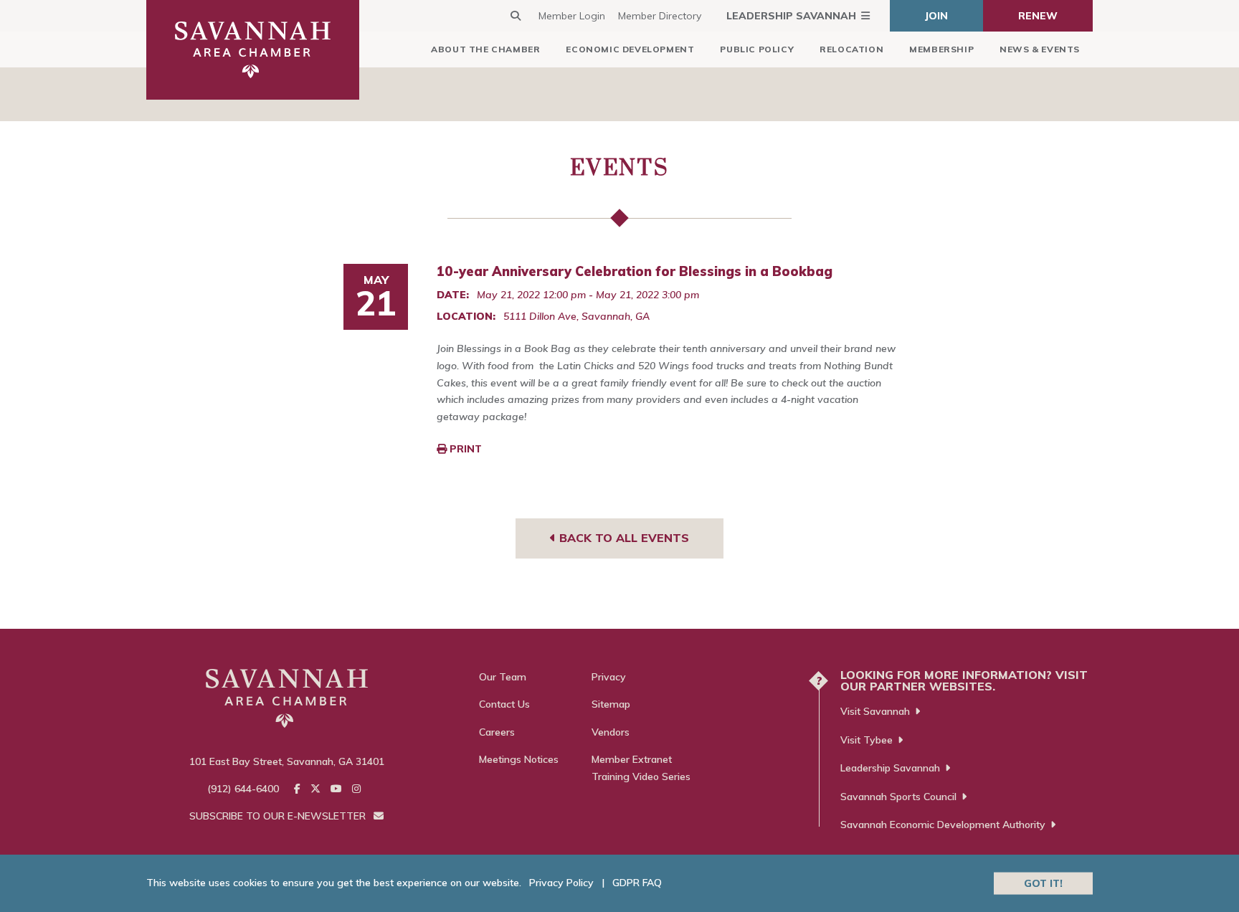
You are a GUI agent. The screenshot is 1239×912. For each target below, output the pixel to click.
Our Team (502, 676)
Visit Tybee (866, 739)
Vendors (611, 732)
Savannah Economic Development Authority (942, 824)
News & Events (1040, 49)
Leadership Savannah (791, 15)
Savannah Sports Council (898, 796)
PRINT (464, 448)
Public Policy (757, 49)
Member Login (571, 15)
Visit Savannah (875, 711)
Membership (941, 49)
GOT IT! (1043, 882)
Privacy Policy (561, 882)
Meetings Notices (519, 759)
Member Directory (659, 15)
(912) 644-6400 (243, 788)
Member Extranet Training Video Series (641, 768)
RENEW (1038, 15)
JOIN (936, 15)
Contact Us (504, 704)
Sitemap (611, 704)
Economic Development (630, 49)
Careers (497, 732)
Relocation (851, 49)
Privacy (609, 676)
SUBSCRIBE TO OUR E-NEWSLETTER (279, 815)
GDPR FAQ (637, 882)
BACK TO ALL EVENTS (622, 538)
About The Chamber (485, 49)
